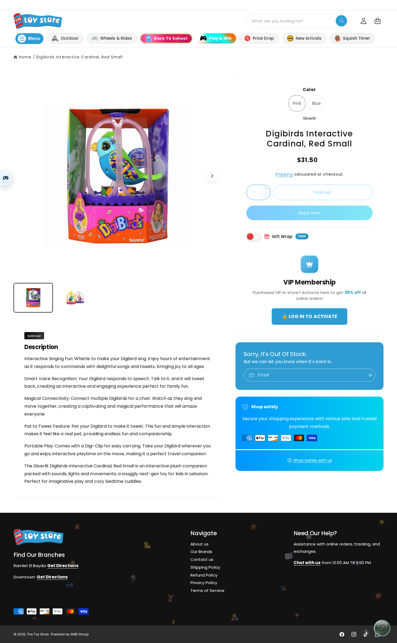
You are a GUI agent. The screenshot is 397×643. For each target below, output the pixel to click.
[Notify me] (369, 375)
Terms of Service (207, 591)
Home (25, 57)
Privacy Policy (203, 583)
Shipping (284, 174)
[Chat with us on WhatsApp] (382, 628)
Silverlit (309, 118)
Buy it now (309, 213)
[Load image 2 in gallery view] (75, 298)
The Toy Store (38, 634)
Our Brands (201, 552)
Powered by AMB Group (69, 634)
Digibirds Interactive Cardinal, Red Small (79, 57)
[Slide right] (212, 176)
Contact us (201, 559)
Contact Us (386, 5)
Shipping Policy (205, 567)
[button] (378, 21)
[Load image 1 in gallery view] (33, 298)
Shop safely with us (312, 460)
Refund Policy (203, 575)
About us (199, 544)
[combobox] (297, 21)
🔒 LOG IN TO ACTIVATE (309, 316)
